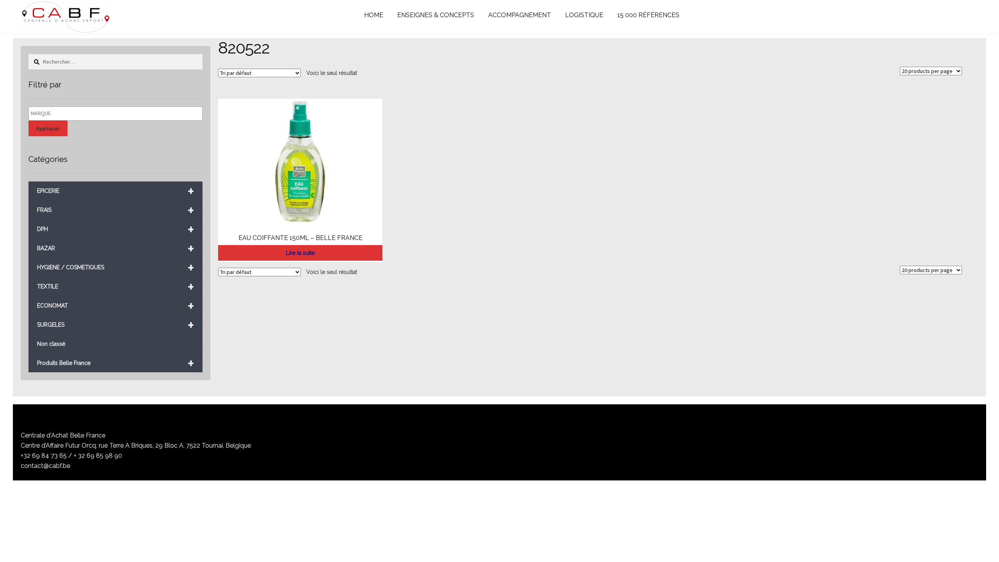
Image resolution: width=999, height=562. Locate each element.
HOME (373, 15)
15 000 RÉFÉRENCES (648, 15)
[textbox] (117, 113)
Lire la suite (300, 253)
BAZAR (115, 248)
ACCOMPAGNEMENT (519, 15)
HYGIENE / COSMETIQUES (115, 267)
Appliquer (48, 128)
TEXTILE (115, 286)
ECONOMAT (115, 306)
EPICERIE (115, 191)
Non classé (51, 344)
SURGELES (115, 325)
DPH (115, 229)
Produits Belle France (115, 363)
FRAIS (115, 210)
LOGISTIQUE (584, 15)
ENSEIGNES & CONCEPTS (435, 15)
